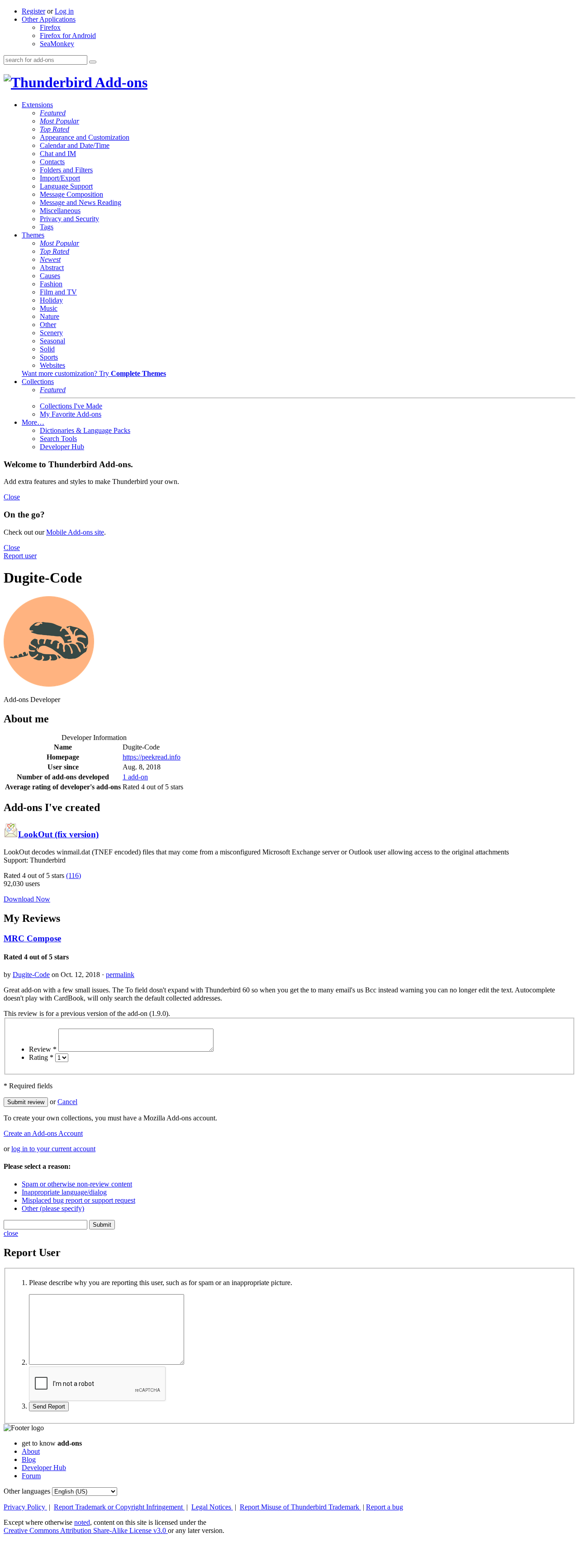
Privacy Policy (25, 1507)
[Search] (92, 62)
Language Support (66, 186)
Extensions (37, 105)
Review (43, 1049)
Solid (47, 349)
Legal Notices (212, 1507)
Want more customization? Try (94, 373)
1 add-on (135, 777)
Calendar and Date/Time (74, 145)
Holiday (51, 300)
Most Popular (59, 121)
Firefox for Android (68, 35)
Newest (50, 259)
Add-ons (119, 82)
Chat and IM (58, 153)
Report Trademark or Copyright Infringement (119, 1507)
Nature (49, 316)
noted (82, 1522)
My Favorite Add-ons (70, 414)
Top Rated (54, 129)
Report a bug (384, 1507)
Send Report (49, 1406)
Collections (38, 381)
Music (48, 308)
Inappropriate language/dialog (64, 1192)
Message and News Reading (80, 202)
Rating (41, 1057)
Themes (33, 235)
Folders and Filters (66, 170)
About (31, 1451)
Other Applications (49, 19)
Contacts (52, 162)
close (11, 1233)
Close (12, 497)
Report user (20, 556)
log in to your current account (53, 1149)
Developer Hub (62, 447)
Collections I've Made (71, 406)
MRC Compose (32, 938)
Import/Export (60, 178)
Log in (64, 11)
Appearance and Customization (84, 137)
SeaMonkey (57, 43)
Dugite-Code (31, 974)
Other (48, 324)
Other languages (27, 1491)
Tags (46, 227)
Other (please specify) (53, 1208)
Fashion (51, 284)
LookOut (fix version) (58, 834)
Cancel (67, 1101)
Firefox (50, 27)
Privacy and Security (69, 219)
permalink (120, 974)
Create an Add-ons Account (43, 1133)
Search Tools (58, 438)
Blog (29, 1459)
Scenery (51, 333)
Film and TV (58, 292)
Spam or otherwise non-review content (77, 1184)
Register (33, 11)
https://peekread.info (151, 757)
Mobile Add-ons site (75, 532)
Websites (52, 365)
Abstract (52, 267)
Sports (49, 357)
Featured (53, 113)
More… (33, 422)
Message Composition (71, 194)
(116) (73, 875)
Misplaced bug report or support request (78, 1200)
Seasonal (52, 341)
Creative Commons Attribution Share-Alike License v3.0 (86, 1530)
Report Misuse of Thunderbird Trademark (300, 1507)
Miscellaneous (60, 210)
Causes (50, 276)
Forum (31, 1476)
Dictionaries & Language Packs (85, 430)
